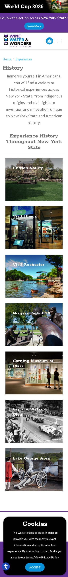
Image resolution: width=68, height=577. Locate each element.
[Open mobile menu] (59, 41)
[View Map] (49, 41)
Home (7, 59)
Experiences (24, 59)
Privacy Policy (50, 557)
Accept (35, 567)
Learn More (34, 26)
